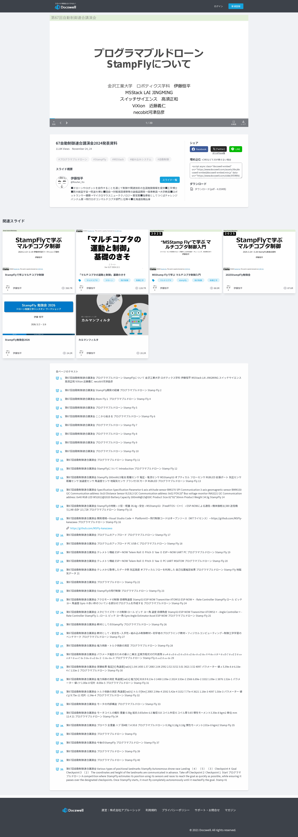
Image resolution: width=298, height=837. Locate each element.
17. (62, 544)
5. (61, 417)
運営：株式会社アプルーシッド (121, 810)
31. (62, 692)
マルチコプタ (92, 280)
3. (61, 399)
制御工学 (140, 280)
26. (62, 633)
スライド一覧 (169, 180)
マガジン (230, 810)
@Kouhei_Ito (77, 182)
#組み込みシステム (140, 159)
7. (61, 434)
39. (62, 769)
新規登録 (236, 6)
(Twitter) (220, 149)
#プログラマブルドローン (72, 159)
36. (62, 743)
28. (62, 655)
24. (62, 612)
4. (61, 408)
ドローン (109, 280)
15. (62, 519)
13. (62, 490)
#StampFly (99, 159)
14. (62, 506)
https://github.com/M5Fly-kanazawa (91, 528)
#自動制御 (163, 159)
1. (61, 378)
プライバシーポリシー (176, 810)
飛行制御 (124, 280)
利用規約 (151, 810)
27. (62, 646)
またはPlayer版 (218, 153)
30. (62, 679)
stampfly (183, 280)
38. (62, 760)
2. (61, 391)
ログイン (218, 6)
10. (62, 460)
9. (61, 451)
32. (62, 704)
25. (62, 625)
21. (62, 582)
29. (62, 667)
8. (61, 443)
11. (62, 469)
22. (62, 591)
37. (62, 752)
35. (62, 734)
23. (62, 600)
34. (62, 726)
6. (61, 425)
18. (62, 553)
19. (62, 561)
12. (62, 478)
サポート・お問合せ (207, 810)
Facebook (201, 149)
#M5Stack (118, 159)
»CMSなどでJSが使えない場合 (216, 159)
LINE (237, 149)
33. (62, 713)
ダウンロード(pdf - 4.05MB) (210, 189)
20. (62, 570)
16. (62, 535)
